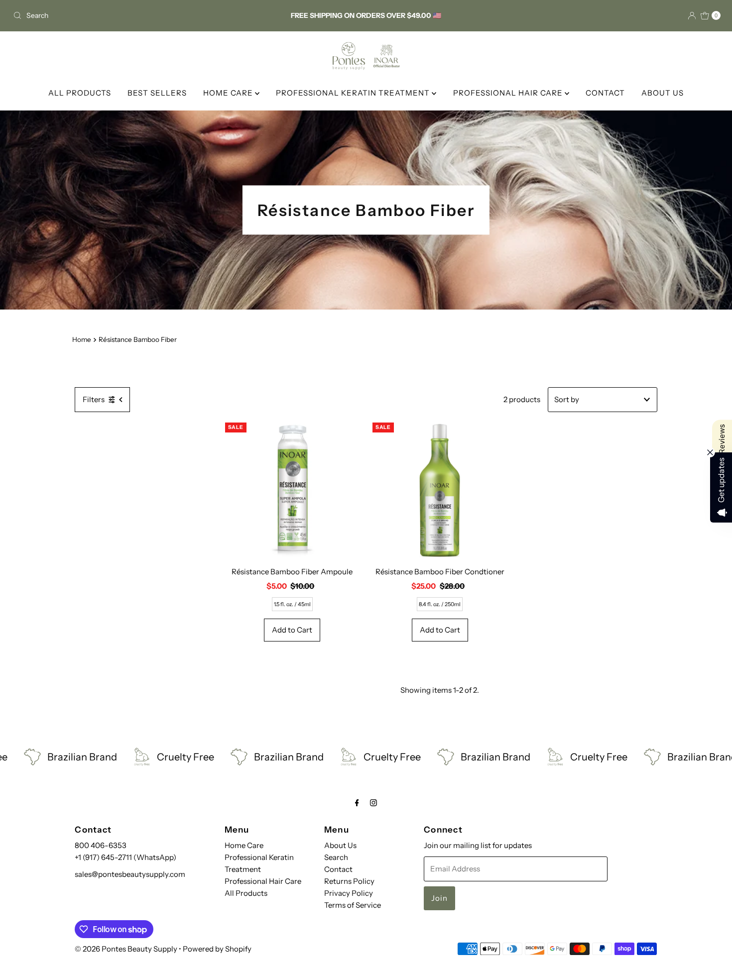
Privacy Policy (348, 893)
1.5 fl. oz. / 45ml (292, 604)
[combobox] (125, 15)
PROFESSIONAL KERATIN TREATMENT (354, 93)
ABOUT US (662, 93)
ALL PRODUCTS (79, 93)
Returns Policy (349, 881)
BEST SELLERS (157, 93)
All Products (246, 893)
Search (336, 857)
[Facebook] (357, 803)
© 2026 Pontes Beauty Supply (126, 949)
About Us (340, 845)
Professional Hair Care (263, 881)
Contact (338, 869)
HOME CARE (229, 93)
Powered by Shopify (217, 949)
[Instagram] (373, 803)
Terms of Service (352, 905)
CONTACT (605, 93)
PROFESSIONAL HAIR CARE (509, 93)
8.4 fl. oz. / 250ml (440, 604)
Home (81, 339)
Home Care (244, 845)
